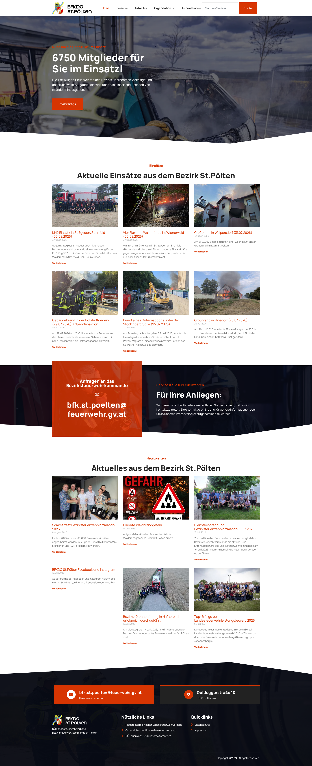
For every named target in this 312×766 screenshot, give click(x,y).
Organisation (162, 8)
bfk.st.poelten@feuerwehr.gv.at (97, 409)
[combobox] (220, 8)
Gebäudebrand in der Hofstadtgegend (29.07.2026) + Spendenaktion (81, 322)
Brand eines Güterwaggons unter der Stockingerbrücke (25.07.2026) (151, 322)
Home (105, 8)
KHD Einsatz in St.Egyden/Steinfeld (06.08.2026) (78, 234)
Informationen (191, 8)
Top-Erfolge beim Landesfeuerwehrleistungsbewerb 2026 (224, 618)
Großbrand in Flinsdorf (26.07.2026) (221, 320)
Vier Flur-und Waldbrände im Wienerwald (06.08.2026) (153, 234)
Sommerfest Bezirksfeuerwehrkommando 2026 (83, 527)
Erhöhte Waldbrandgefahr (142, 525)
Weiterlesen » (59, 263)
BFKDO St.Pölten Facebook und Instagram (83, 569)
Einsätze (122, 8)
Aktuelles (141, 8)
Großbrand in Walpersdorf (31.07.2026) (223, 232)
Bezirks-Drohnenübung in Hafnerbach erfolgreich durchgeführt (151, 618)
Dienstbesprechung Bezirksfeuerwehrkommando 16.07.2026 (224, 527)
